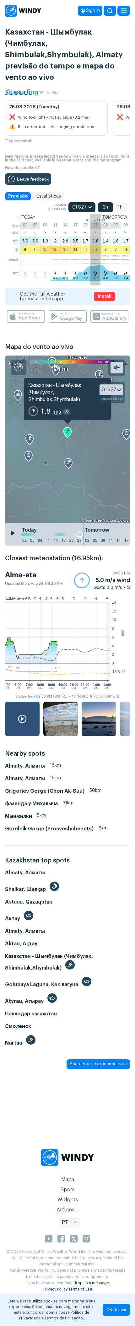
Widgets (67, 1199)
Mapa (67, 1179)
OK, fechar (116, 1309)
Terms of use (80, 1289)
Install (104, 296)
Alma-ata (20, 575)
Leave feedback (33, 179)
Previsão (18, 196)
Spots (67, 1189)
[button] (102, 580)
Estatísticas (48, 196)
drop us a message (91, 1283)
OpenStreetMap (97, 520)
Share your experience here (98, 1064)
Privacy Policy (55, 1289)
